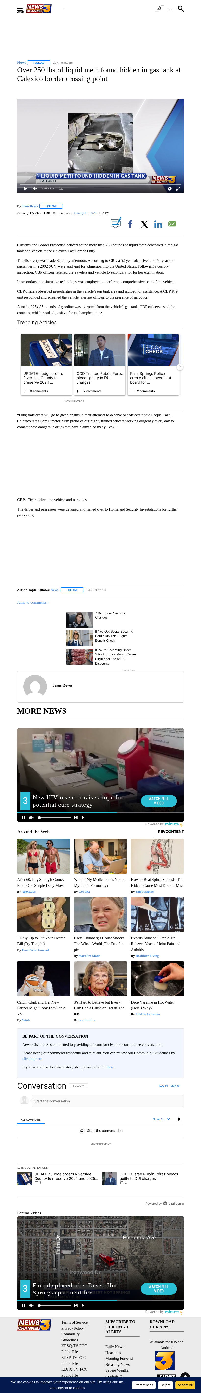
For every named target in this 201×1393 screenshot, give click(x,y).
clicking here (32, 1059)
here (110, 1067)
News (54, 590)
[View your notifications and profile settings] (179, 1119)
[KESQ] (44, 8)
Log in (163, 1085)
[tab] (31, 1120)
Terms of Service (74, 1322)
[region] (100, 1144)
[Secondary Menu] (23, 9)
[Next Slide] (180, 367)
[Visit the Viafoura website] (173, 1203)
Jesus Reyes (30, 206)
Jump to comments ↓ (33, 602)
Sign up (175, 1085)
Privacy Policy (72, 1328)
